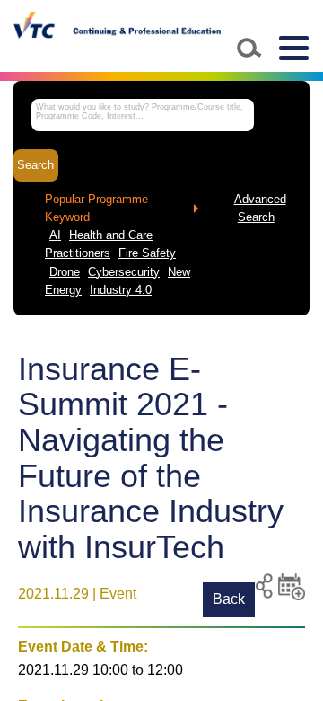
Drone (64, 272)
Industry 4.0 (121, 290)
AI (55, 235)
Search (35, 165)
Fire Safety (147, 253)
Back (229, 599)
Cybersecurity (124, 272)
